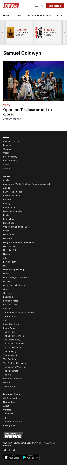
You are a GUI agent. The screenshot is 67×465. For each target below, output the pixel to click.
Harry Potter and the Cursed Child (19, 242)
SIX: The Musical (11, 304)
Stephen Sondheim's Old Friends (19, 312)
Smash (6, 308)
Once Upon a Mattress (14, 285)
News (6, 15)
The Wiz (7, 375)
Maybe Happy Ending (13, 269)
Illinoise (7, 254)
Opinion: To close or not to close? (27, 112)
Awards (6, 168)
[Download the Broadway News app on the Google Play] (31, 457)
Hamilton (7, 238)
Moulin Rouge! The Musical (16, 277)
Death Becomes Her (13, 211)
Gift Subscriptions (11, 398)
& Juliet (6, 180)
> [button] (64, 32)
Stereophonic (9, 316)
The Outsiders (10, 359)
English (6, 215)
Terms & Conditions (12, 421)
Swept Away (9, 328)
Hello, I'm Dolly (10, 250)
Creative (7, 149)
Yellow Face (9, 386)
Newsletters (9, 402)
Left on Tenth (9, 262)
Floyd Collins (9, 223)
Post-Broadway (10, 160)
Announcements (11, 141)
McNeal (7, 273)
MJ (4, 266)
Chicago (7, 203)
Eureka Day (8, 219)
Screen (6, 164)
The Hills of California (13, 343)
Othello (6, 289)
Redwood (8, 297)
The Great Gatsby (11, 339)
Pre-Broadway (10, 157)
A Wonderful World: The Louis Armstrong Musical (26, 184)
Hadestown (8, 234)
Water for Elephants (12, 378)
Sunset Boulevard (11, 324)
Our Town (8, 293)
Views (18, 15)
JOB (5, 258)
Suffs (5, 320)
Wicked (7, 382)
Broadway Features (39, 15)
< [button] (3, 32)
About (6, 406)
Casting (7, 153)
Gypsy (6, 230)
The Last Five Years (12, 347)
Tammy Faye (9, 332)
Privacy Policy (10, 425)
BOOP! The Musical (12, 192)
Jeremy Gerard (12, 119)
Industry (7, 145)
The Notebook (10, 355)
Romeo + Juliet (10, 301)
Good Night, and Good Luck (16, 227)
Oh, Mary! (7, 281)
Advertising (8, 413)
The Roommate (10, 371)
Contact (7, 410)
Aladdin (6, 188)
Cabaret (7, 199)
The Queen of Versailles (15, 367)
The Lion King (9, 351)
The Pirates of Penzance (15, 363)
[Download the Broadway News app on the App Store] (12, 457)
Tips (5, 417)
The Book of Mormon (13, 336)
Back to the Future (11, 195)
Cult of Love (9, 207)
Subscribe (55, 5)
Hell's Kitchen (9, 246)
